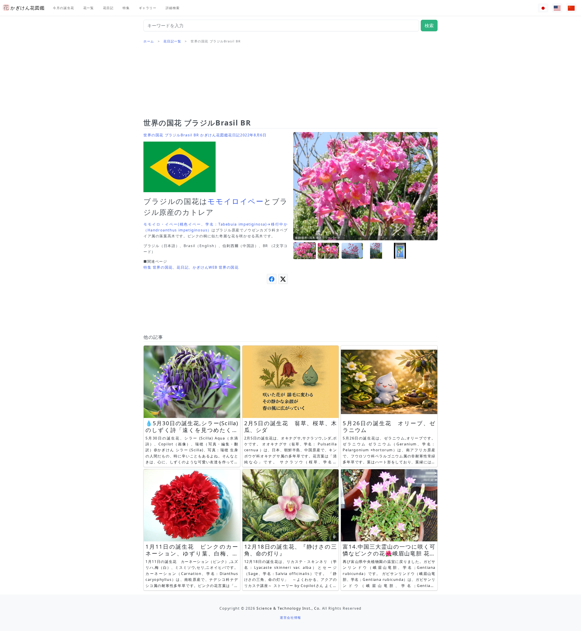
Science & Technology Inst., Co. (288, 608)
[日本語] (543, 8)
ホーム (148, 41)
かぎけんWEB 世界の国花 (216, 267)
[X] (283, 279)
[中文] (571, 8)
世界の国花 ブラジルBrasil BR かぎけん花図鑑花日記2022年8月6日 (204, 135)
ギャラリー (148, 8)
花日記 (108, 8)
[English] (557, 8)
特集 (126, 8)
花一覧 (88, 8)
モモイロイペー (235, 201)
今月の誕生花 (63, 8)
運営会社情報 (290, 617)
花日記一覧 (172, 41)
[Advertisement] (290, 83)
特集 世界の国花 (158, 267)
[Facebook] (271, 279)
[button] (304, 251)
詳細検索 (173, 8)
